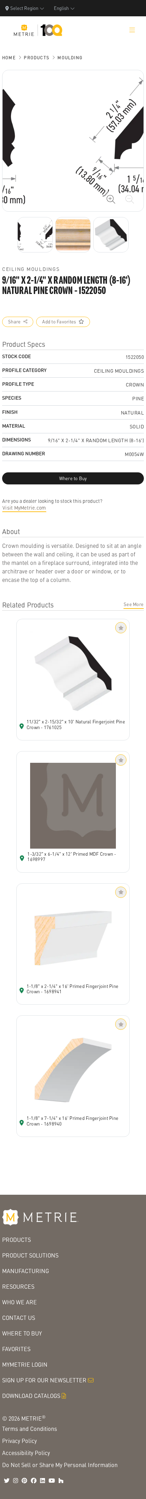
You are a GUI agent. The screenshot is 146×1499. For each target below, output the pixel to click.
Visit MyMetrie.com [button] (24, 507)
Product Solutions (30, 1255)
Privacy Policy (19, 1440)
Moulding (70, 57)
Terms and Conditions (29, 1428)
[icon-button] (110, 199)
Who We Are (19, 1302)
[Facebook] (33, 1480)
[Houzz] (60, 1480)
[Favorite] (121, 627)
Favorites (16, 1349)
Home (9, 57)
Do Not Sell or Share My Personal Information (60, 1465)
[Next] (35, 234)
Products (36, 57)
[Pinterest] (24, 1480)
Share (14, 321)
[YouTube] (52, 1480)
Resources (18, 1286)
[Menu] (132, 30)
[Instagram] (15, 1480)
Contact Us (18, 1317)
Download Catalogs (31, 1395)
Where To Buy (22, 1333)
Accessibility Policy (26, 1452)
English (61, 8)
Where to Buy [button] (73, 478)
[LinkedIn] (42, 1480)
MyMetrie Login (24, 1364)
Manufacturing (25, 1271)
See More (134, 604)
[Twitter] (7, 1480)
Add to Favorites (59, 321)
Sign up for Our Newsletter (44, 1380)
